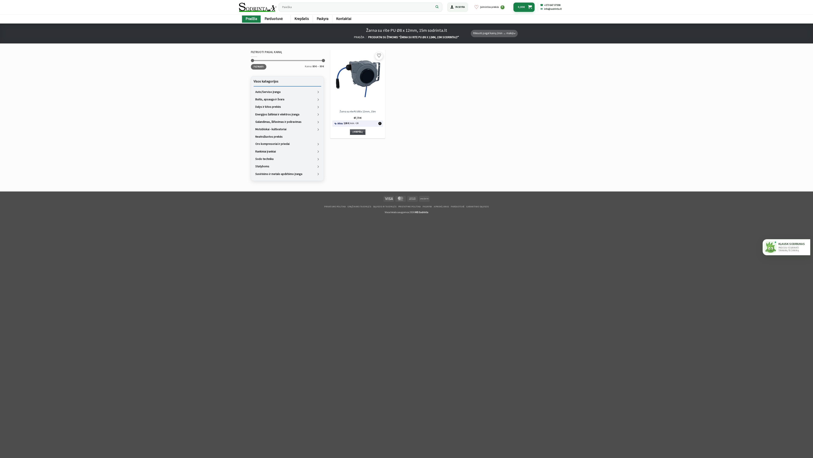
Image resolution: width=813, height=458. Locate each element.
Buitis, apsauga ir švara (269, 99)
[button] (457, 7)
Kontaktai (343, 19)
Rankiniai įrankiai (265, 151)
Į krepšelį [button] (358, 132)
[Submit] (437, 7)
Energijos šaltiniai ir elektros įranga (277, 114)
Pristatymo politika (409, 206)
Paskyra (322, 19)
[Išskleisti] (318, 91)
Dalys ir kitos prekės (268, 107)
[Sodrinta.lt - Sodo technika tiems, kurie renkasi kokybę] (257, 7)
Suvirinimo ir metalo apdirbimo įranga (278, 174)
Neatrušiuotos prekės (269, 136)
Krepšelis (302, 19)
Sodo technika (264, 159)
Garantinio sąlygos (477, 206)
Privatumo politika (335, 206)
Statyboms (262, 166)
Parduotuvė (274, 19)
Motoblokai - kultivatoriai (270, 129)
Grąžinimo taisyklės (359, 206)
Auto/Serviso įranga (268, 92)
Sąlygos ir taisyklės (385, 206)
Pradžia (251, 19)
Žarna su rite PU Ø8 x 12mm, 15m (358, 111)
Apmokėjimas (441, 206)
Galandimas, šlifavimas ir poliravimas (278, 122)
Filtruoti (259, 66)
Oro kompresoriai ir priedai (272, 144)
